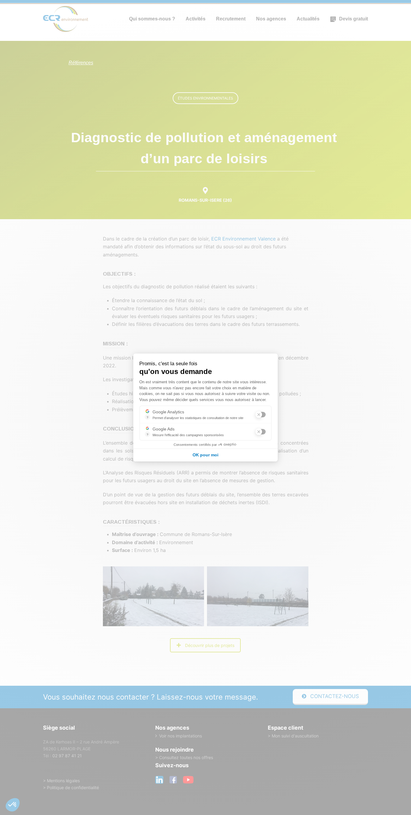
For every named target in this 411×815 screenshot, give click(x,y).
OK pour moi (205, 454)
